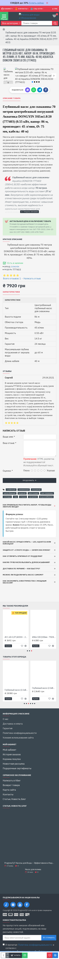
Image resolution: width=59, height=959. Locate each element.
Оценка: (7, 470)
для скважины (47, 493)
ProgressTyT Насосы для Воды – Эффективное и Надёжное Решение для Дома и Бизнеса (29, 863)
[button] (17, 75)
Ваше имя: (8, 436)
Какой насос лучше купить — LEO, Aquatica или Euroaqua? (27, 543)
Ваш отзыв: (9, 443)
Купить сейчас (36, 3)
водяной (22, 493)
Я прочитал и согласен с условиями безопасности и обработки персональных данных (29, 949)
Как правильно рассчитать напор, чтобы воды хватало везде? (27, 506)
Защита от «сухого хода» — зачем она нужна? (26, 550)
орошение (33, 497)
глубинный (11, 490)
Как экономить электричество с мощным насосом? (24, 582)
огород (23, 497)
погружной (36, 490)
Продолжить (28, 480)
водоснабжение (46, 497)
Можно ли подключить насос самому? (23, 575)
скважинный (24, 490)
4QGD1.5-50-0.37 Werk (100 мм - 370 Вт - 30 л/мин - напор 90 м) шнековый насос (42, 637)
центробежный (9, 493)
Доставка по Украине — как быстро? (21, 568)
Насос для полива (33, 869)
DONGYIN (15, 266)
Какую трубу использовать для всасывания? (26, 562)
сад (15, 497)
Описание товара (11, 98)
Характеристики (11, 292)
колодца (7, 497)
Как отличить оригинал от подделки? (22, 556)
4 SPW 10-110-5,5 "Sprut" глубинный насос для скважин (15, 637)
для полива (33, 493)
